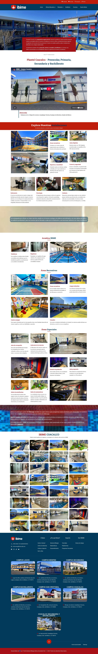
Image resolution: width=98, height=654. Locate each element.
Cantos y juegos (15, 320)
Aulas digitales (74, 143)
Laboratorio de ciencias (37, 345)
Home (45, 54)
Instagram (78, 1)
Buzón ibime (83, 7)
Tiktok (84, 1)
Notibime (67, 7)
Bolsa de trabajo (80, 543)
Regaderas (33, 254)
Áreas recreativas (55, 143)
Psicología (39, 193)
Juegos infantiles (74, 286)
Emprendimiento (54, 548)
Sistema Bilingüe (54, 543)
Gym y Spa (40, 551)
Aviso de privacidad (76, 644)
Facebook (65, 1)
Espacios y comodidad (56, 164)
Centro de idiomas (42, 545)
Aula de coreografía (16, 345)
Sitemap (85, 644)
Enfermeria (14, 193)
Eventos (75, 7)
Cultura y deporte (42, 548)
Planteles (60, 7)
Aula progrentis (74, 369)
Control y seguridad (75, 164)
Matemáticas (53, 545)
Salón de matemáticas (37, 392)
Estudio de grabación (56, 369)
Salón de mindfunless (17, 392)
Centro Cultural (41, 543)
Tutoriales (64, 543)
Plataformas (65, 545)
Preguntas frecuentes (67, 548)
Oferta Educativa (50, 7)
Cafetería (64, 193)
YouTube (71, 1)
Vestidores (14, 254)
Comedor (52, 320)
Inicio (41, 7)
